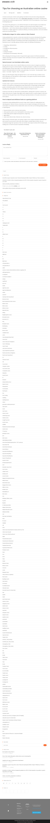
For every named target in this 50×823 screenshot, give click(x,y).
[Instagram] (11, 791)
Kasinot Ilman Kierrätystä (7, 446)
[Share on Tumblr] (27, 783)
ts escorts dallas (5, 670)
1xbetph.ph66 (5, 225)
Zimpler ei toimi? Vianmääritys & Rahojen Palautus (11, 720)
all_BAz (3, 285)
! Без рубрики (5, 200)
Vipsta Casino (5, 697)
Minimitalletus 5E (5, 491)
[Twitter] (4, 791)
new (3, 514)
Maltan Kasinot (5, 480)
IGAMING (19, 12)
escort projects (5, 388)
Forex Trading (5, 395)
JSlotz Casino (4, 438)
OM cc (3, 527)
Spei (3, 592)
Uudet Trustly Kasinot (6, 691)
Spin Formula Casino (6, 599)
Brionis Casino (5, 330)
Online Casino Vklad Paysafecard (8, 534)
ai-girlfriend (4, 281)
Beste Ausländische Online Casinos (9, 301)
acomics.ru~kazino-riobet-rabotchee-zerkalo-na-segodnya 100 (14, 270)
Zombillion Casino (5, 724)
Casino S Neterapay (6, 343)
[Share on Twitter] (3, 783)
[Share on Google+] (9, 783)
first (3, 393)
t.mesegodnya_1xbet (6, 644)
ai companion (5, 274)
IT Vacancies (4, 431)
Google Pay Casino (6, 420)
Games (3, 402)
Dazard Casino (5, 375)
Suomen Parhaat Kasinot (7, 632)
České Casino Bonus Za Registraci (8, 352)
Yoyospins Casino (5, 713)
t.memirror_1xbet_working (7, 639)
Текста (3, 735)
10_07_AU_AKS (5, 205)
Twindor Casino (5, 675)
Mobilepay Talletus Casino (7, 498)
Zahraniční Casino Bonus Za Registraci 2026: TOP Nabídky (13, 715)
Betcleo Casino (5, 303)
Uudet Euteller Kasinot (6, 686)
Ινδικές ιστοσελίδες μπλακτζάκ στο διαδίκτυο (10, 183)
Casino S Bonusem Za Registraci (8, 341)
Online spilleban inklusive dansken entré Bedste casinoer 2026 (14, 188)
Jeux (3, 435)
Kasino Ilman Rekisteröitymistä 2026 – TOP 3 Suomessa (12, 442)
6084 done (4, 254)
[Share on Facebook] (6, 783)
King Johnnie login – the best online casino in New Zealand (10, 135)
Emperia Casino (5, 384)
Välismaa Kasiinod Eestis (7, 693)
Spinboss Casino (5, 601)
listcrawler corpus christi (6, 467)
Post (3, 554)
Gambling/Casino (5, 399)
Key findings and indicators (19, 808)
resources (4, 567)
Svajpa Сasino (5, 637)
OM (3, 525)
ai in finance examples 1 (6, 276)
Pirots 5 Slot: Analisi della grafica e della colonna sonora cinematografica (16, 756)
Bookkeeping (4, 326)
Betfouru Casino (5, 308)
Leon (3, 464)
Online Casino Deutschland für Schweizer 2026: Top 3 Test (13, 529)
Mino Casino (4, 493)
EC (2, 377)
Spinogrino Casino (5, 612)
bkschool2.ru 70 (5, 319)
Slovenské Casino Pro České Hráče (8, 590)
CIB (3, 361)
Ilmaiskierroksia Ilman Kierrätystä (8, 426)
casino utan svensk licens (7, 348)
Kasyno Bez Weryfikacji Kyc (7, 455)
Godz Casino (4, 411)
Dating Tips (4, 373)
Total (3, 661)
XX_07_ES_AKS (5, 706)
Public (3, 558)
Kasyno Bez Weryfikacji (6, 453)
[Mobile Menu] (47, 2)
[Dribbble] (26, 791)
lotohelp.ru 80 (5, 473)
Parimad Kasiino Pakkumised (7, 541)
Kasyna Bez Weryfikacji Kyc (7, 451)
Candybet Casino (5, 332)
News (3, 518)
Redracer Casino (5, 563)
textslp (3, 655)
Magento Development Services (8, 478)
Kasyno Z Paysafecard (6, 458)
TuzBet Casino (5, 673)
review (3, 570)
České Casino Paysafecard (7, 355)
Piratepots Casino (5, 549)
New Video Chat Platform (7, 516)
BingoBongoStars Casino (7, 314)
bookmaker (4, 328)
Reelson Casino (5, 565)
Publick (3, 561)
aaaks (3, 267)
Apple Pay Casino (5, 287)
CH (3, 357)
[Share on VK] (21, 783)
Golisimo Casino (5, 417)
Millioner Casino (5, 487)
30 (2, 238)
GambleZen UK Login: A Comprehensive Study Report (12, 760)
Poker (3, 552)
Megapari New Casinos (6, 485)
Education (4, 379)
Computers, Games (6, 366)
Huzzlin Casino (5, 422)
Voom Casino (4, 699)
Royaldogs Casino (5, 579)
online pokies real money (27, 18)
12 (2, 209)
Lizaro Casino (5, 469)
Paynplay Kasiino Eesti (6, 545)
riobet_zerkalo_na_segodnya (7, 574)
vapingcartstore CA (6, 695)
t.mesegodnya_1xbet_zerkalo (7, 646)
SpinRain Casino (5, 617)
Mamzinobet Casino (6, 482)
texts (3, 652)
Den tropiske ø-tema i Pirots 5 (8, 751)
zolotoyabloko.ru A (5, 722)
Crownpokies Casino (6, 370)
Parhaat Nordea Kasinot (6, 538)
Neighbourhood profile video (19, 813)
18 (2, 218)
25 (2, 232)
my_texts (4, 500)
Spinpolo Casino (5, 614)
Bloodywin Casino (5, 323)
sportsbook (4, 619)
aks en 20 (4, 283)
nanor (5, 12)
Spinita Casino (5, 605)
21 (2, 229)
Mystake (4, 502)
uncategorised (5, 679)
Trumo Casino (5, 668)
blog (3, 321)
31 (2, 240)
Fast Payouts (4, 390)
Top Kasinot (4, 659)
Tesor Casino (4, 648)
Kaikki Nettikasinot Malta (7, 440)
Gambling (4, 397)
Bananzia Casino (5, 299)
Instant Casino (5, 429)
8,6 (3, 258)
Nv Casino (4, 520)
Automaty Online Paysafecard (8, 296)
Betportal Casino (5, 310)
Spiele (3, 596)
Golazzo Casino (5, 413)
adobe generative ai (6, 272)
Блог (3, 731)
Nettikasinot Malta (5, 511)
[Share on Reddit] (24, 783)
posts (3, 556)
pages (3, 536)
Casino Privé (4, 339)
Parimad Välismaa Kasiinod (7, 543)
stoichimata (4, 630)
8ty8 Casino (4, 261)
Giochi (3, 408)
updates (4, 684)
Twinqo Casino (5, 677)
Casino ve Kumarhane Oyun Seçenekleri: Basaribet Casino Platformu (40, 135)
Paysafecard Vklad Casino (7, 547)
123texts (4, 211)
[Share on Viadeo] (30, 783)
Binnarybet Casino (5, 317)
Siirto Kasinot (4, 581)
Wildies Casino (5, 704)
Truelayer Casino (5, 666)
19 (2, 220)
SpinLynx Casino (5, 608)
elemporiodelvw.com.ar (6, 382)
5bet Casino (4, 252)
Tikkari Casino (5, 657)
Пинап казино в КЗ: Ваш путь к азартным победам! (12, 733)
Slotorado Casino (5, 588)
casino (3, 335)
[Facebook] (8, 791)
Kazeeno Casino (5, 460)
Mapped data (19, 810)
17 (2, 216)
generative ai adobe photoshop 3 (8, 404)
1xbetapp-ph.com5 (5, 223)
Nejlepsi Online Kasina (6, 507)
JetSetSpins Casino (5, 433)
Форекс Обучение (6, 738)
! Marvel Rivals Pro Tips (6, 198)
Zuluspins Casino (5, 726)
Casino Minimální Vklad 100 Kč (8, 337)
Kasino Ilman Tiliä (5, 444)
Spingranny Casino (6, 603)
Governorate (27, 807)
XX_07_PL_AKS (5, 711)
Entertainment (5, 386)
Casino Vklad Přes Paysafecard (8, 350)
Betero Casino (5, 305)
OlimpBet (4, 523)
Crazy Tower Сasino (6, 368)
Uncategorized (5, 682)
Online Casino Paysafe (6, 532)
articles (3, 292)
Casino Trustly (5, 346)
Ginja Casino (4, 406)
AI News (3, 279)
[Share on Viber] (18, 783)
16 (2, 214)
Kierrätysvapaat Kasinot (6, 462)
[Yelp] (23, 791)
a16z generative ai (5, 263)
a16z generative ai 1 (6, 265)
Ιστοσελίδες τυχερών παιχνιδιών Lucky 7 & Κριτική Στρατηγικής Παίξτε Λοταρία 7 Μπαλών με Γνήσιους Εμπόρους (23, 177)
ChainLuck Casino (5, 359)
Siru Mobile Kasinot (6, 585)
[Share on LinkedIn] (15, 783)
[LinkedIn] (15, 791)
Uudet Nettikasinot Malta (7, 688)
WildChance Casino (6, 702)
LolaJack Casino (5, 471)
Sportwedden (5, 621)
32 (2, 243)
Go (45, 745)
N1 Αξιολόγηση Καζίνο (6, 505)
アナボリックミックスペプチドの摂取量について (11, 186)
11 (2, 207)
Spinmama (4, 610)
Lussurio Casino (5, 476)
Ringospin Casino (5, 572)
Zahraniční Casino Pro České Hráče (9, 717)
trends (3, 664)
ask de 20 (4, 294)
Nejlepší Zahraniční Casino (7, 509)
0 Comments (26, 12)
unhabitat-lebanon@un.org (36, 808)
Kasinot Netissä (5, 449)
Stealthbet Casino (5, 628)
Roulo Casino (4, 576)
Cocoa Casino (5, 364)
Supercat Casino (5, 635)
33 (2, 245)
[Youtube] (11, 807)
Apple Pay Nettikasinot (6, 290)
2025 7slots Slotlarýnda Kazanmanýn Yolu (25, 134)
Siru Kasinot (4, 583)
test (3, 650)
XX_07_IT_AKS (5, 708)
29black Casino (5, 234)
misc (3, 496)
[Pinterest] (19, 791)
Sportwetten (4, 623)
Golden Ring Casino (6, 415)
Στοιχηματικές (5, 729)
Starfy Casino (5, 626)
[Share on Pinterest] (12, 783)
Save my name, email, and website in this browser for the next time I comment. (21, 161)
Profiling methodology (19, 806)
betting (3, 312)
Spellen (3, 594)
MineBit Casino (5, 489)
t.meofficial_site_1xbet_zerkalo (8, 641)
